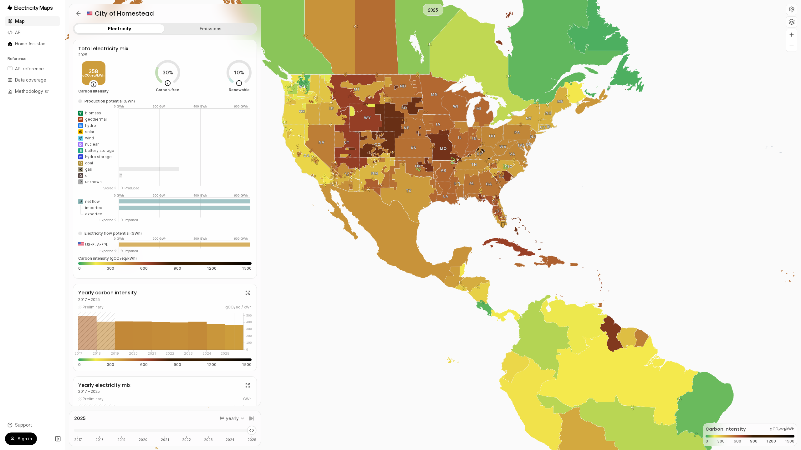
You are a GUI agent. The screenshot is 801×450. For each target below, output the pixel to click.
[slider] (251, 430)
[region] (433, 225)
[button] (791, 9)
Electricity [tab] (119, 28)
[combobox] (232, 418)
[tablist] (165, 29)
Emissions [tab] (211, 28)
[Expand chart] (248, 293)
